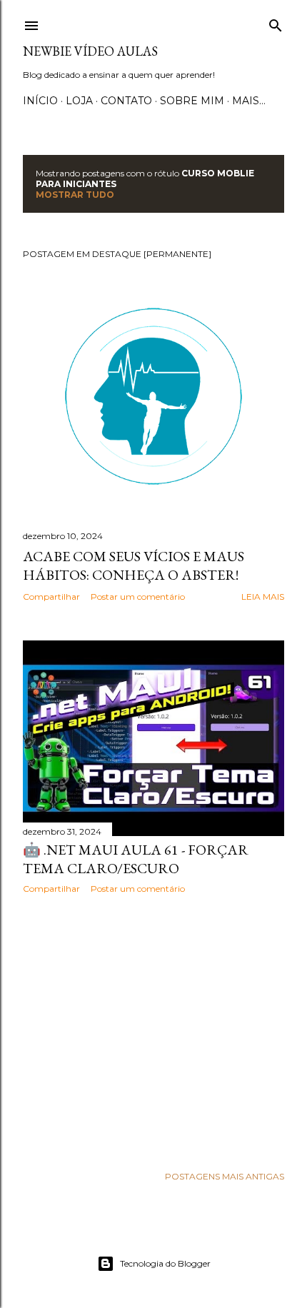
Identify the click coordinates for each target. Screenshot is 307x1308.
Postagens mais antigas (224, 1176)
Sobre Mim (192, 100)
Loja (79, 100)
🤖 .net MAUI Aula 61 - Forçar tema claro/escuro (135, 858)
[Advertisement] (153, 1030)
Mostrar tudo (75, 194)
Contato (126, 100)
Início (40, 100)
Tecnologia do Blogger (165, 1263)
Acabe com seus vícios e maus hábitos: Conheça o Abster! (133, 565)
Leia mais (262, 596)
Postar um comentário (138, 596)
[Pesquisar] (275, 22)
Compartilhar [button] (51, 596)
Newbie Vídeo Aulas (90, 51)
